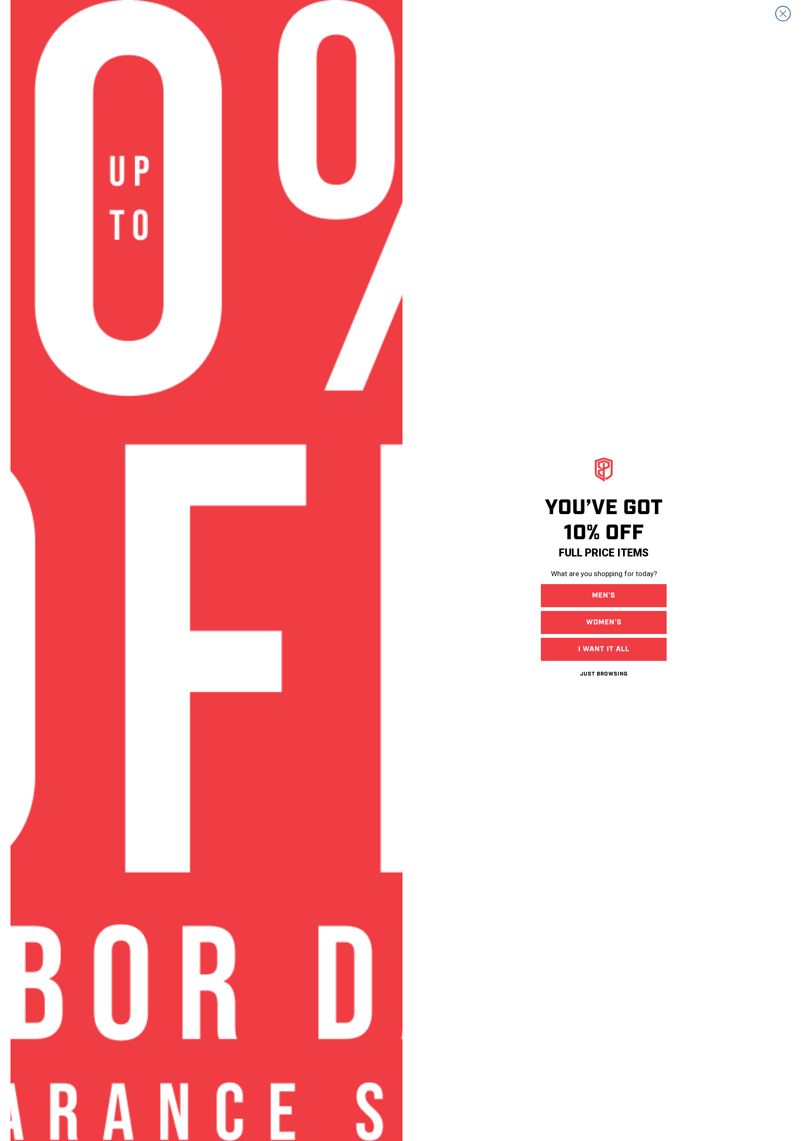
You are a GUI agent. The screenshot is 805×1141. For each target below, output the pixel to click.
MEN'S (603, 595)
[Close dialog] (783, 13)
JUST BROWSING (604, 674)
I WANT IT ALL (603, 649)
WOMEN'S (604, 622)
